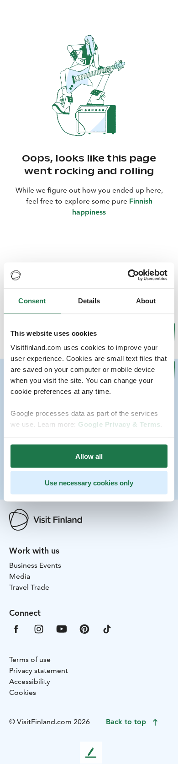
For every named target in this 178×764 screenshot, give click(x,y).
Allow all (89, 456)
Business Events (35, 565)
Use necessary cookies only (89, 483)
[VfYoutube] (61, 628)
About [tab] (146, 300)
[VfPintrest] (84, 628)
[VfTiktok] (107, 628)
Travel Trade (29, 587)
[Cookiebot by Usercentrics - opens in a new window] (128, 275)
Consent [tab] (32, 300)
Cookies (22, 692)
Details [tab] (89, 300)
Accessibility (29, 681)
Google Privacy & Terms (119, 424)
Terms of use (30, 659)
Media (19, 576)
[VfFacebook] (16, 628)
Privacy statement (38, 670)
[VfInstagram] (39, 628)
